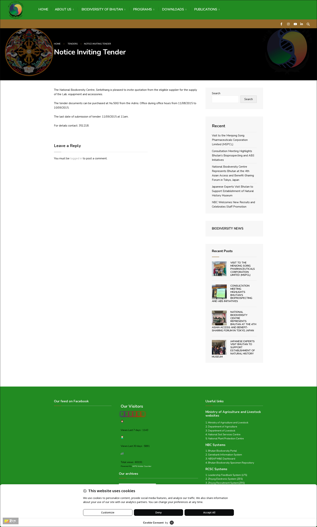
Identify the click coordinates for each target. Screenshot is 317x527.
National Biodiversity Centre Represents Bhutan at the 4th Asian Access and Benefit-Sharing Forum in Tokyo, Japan (234, 321)
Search (216, 93)
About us (63, 9)
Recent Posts (222, 251)
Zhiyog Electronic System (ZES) (225, 479)
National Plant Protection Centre (226, 438)
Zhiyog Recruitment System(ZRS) (226, 483)
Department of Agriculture (222, 426)
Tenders (73, 43)
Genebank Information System (225, 454)
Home (43, 9)
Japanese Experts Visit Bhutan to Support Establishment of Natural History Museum (233, 191)
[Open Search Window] (308, 24)
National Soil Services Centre (224, 434)
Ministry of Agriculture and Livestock (228, 422)
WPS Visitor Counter (141, 466)
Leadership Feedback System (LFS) (227, 475)
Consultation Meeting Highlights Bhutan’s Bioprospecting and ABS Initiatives (233, 155)
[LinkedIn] (301, 24)
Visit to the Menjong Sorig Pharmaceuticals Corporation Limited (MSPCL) (230, 140)
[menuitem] (64, 8)
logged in (76, 158)
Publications (205, 9)
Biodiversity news (227, 228)
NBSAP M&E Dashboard (221, 458)
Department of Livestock (221, 430)
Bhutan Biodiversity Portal (222, 451)
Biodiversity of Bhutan (102, 9)
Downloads (173, 9)
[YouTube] (295, 24)
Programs (142, 9)
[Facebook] (281, 24)
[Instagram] (288, 24)
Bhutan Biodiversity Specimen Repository (231, 462)
